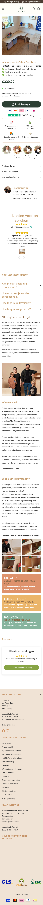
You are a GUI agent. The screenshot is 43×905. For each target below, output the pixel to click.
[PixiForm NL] (22, 8)
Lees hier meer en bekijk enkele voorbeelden (21, 535)
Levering (5, 765)
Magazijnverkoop (8, 798)
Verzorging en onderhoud (12, 754)
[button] (19, 257)
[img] (21, 224)
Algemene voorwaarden (11, 750)
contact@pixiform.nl (10, 714)
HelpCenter (6, 743)
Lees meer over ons (10, 468)
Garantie (5, 787)
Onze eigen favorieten (11, 780)
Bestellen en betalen (10, 784)
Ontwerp (5, 776)
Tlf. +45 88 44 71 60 (10, 717)
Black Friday (6, 795)
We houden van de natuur (12, 769)
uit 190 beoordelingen (20, 227)
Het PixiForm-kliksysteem (12, 758)
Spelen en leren (8, 773)
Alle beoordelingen (9, 791)
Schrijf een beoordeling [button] (21, 667)
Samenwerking (8, 761)
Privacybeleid (7, 747)
